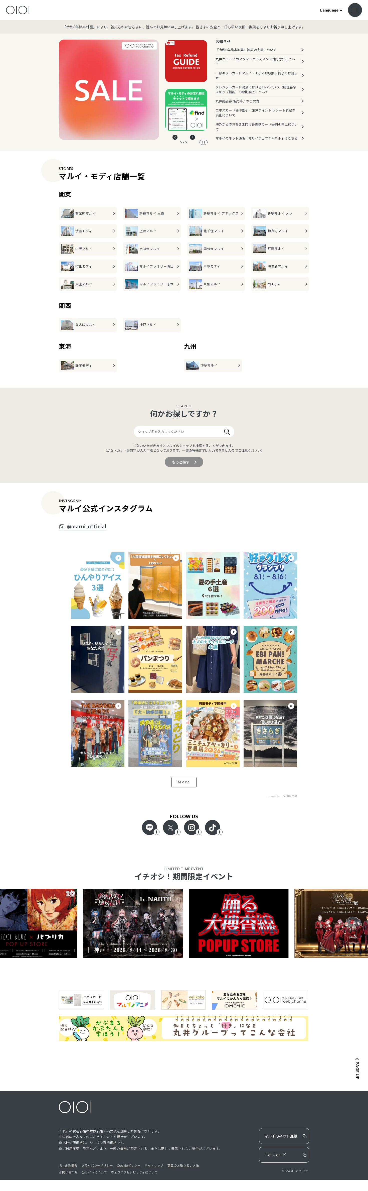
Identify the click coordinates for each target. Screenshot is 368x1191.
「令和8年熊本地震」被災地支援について (246, 49)
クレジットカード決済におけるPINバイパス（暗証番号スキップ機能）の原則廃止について (256, 89)
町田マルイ (276, 248)
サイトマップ (153, 1165)
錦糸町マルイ (278, 230)
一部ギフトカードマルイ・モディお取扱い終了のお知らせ (256, 75)
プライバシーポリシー (97, 1165)
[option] (109, 90)
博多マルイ (209, 365)
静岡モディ (83, 365)
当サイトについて (94, 1172)
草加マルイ (212, 284)
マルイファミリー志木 (156, 284)
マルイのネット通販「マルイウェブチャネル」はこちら (257, 138)
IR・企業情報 (68, 1165)
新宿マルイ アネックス (221, 213)
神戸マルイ (147, 324)
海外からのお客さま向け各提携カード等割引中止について (257, 127)
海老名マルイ (278, 266)
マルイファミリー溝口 (156, 266)
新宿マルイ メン (280, 213)
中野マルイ (83, 248)
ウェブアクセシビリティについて (134, 1172)
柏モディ (274, 284)
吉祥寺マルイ (149, 248)
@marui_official (86, 526)
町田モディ (83, 266)
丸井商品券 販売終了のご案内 (237, 101)
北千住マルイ (214, 230)
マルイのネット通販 (280, 1135)
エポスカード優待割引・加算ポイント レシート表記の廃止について (255, 112)
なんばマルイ (85, 324)
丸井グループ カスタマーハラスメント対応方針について (255, 61)
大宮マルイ (83, 284)
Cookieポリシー (128, 1165)
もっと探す (181, 461)
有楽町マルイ (85, 213)
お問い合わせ (68, 1172)
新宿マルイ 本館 (151, 213)
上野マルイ (147, 230)
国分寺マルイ (214, 248)
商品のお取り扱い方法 (183, 1165)
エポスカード (275, 1154)
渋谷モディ (83, 230)
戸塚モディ (212, 266)
